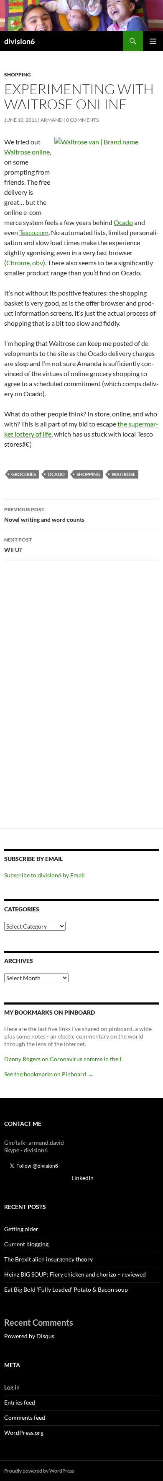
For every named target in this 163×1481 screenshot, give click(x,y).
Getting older (21, 1228)
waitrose (123, 474)
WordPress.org (23, 1432)
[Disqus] (81, 698)
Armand (52, 120)
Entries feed (19, 1402)
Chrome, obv (24, 263)
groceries (23, 474)
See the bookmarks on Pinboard (48, 1074)
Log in (12, 1387)
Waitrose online (27, 152)
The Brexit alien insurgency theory (48, 1259)
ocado (56, 474)
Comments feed (24, 1417)
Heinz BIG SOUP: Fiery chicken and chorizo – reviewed (75, 1274)
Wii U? (18, 544)
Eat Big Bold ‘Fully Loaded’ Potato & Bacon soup (66, 1289)
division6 (19, 41)
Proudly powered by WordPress (39, 1471)
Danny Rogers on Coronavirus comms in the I (62, 1058)
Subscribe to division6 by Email (44, 875)
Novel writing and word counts (44, 514)
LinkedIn (82, 1177)
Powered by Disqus (29, 1336)
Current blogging (26, 1244)
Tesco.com (33, 232)
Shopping (17, 74)
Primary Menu (153, 41)
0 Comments (82, 120)
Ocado (123, 222)
